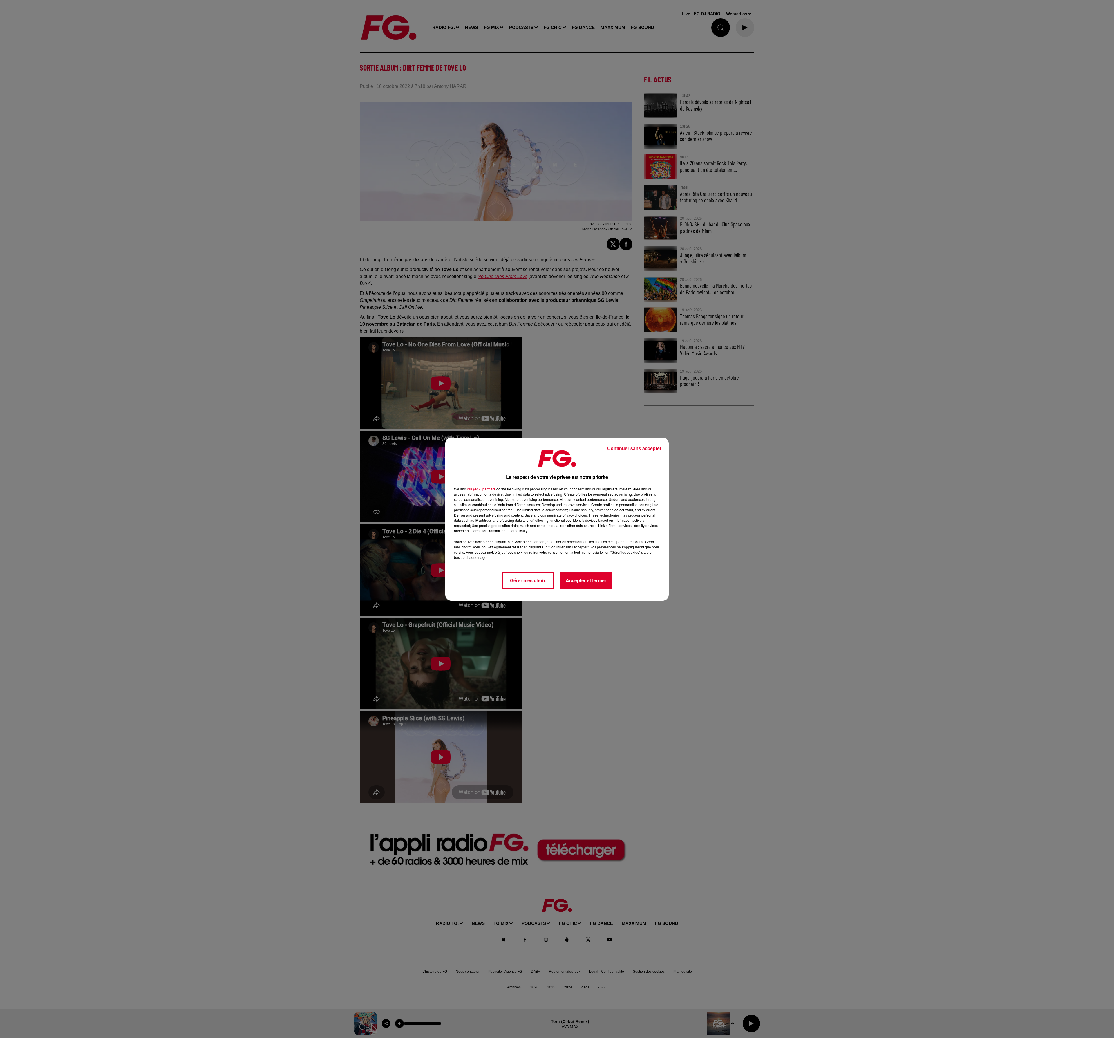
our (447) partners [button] (481, 488)
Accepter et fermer (586, 580)
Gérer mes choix (528, 580)
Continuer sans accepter (634, 448)
